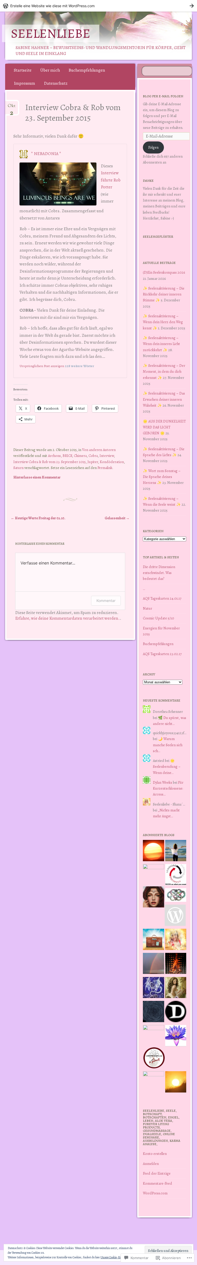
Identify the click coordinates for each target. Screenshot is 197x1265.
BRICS (67, 455)
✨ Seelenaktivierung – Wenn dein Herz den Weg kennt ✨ (163, 321)
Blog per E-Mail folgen (163, 96)
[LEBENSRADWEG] (154, 1058)
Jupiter (92, 461)
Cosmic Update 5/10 (158, 618)
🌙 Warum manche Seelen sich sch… (167, 744)
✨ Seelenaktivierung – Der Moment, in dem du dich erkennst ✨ (164, 371)
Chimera (80, 455)
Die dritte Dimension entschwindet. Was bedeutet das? (159, 572)
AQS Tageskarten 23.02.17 (162, 653)
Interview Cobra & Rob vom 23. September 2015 (49, 461)
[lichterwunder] (153, 964)
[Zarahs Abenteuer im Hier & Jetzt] (153, 988)
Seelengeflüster (158, 236)
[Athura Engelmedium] (153, 897)
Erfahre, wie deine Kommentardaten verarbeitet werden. (67, 618)
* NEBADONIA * (46, 154)
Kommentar (105, 600)
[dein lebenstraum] (153, 940)
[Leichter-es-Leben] (175, 875)
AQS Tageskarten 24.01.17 (162, 598)
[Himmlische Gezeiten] (153, 1012)
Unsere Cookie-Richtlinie (115, 1257)
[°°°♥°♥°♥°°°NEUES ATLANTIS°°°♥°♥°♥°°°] (175, 1036)
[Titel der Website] (175, 940)
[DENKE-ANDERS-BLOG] (175, 1012)
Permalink (104, 467)
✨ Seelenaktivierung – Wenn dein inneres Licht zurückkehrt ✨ (161, 343)
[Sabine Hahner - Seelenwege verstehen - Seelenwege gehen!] (175, 851)
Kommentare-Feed (157, 1183)
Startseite (23, 70)
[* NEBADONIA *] (153, 1035)
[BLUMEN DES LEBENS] (175, 1082)
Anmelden (151, 1163)
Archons (54, 455)
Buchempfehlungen (86, 70)
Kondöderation (112, 461)
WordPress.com (155, 1193)
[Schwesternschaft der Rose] (175, 988)
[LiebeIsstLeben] (175, 896)
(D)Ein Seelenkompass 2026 (164, 272)
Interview (107, 455)
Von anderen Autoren (99, 449)
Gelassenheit (117, 518)
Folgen (153, 147)
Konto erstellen (155, 1153)
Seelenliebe (50, 33)
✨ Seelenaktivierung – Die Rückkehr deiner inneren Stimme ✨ (163, 294)
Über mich (50, 70)
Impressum (24, 83)
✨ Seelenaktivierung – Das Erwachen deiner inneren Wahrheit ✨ (164, 399)
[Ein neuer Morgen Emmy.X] (153, 851)
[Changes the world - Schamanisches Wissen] (175, 964)
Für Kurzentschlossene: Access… (168, 788)
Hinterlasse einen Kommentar (37, 477)
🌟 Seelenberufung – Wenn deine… (167, 766)
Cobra (93, 455)
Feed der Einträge (157, 1173)
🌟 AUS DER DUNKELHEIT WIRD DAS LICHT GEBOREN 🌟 (164, 427)
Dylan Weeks (162, 782)
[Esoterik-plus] (153, 874)
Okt (11, 108)
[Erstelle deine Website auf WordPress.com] (98, 6)
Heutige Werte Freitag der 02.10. (38, 518)
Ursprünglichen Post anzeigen (41, 365)
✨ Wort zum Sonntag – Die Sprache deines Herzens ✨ (162, 476)
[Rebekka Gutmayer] (175, 916)
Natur (147, 608)
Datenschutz (55, 83)
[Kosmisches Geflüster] (153, 1081)
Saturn (18, 467)
